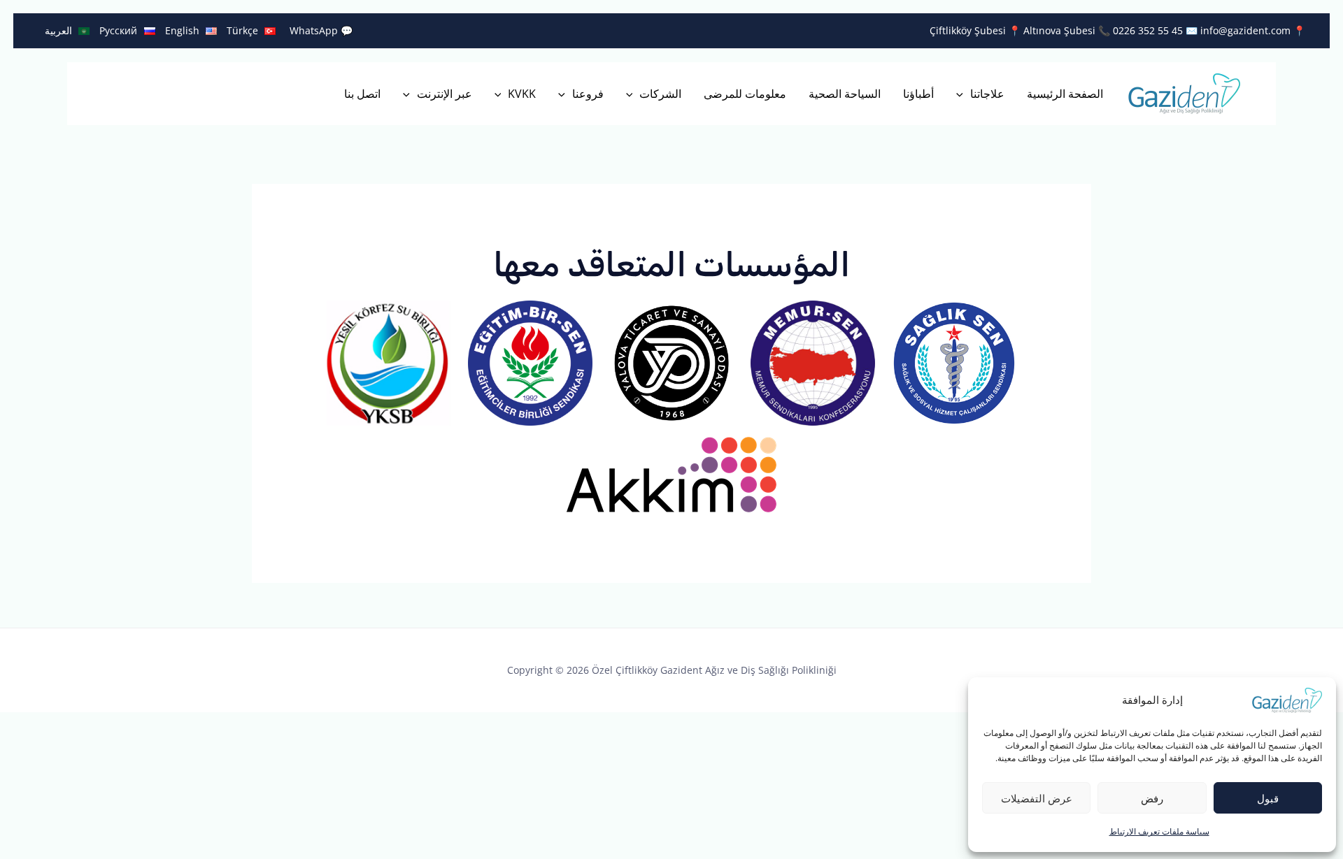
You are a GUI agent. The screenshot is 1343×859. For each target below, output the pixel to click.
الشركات (660, 93)
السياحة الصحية (845, 93)
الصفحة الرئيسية (1065, 93)
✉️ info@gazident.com (1237, 30)
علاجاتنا (987, 93)
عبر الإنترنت (444, 93)
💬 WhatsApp (321, 30)
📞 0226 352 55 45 (1139, 30)
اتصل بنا (362, 93)
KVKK (522, 93)
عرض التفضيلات (1036, 798)
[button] (963, 94)
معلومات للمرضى (745, 93)
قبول (1268, 798)
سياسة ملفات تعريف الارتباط (1159, 831)
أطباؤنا (918, 93)
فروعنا (588, 93)
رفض (1152, 798)
